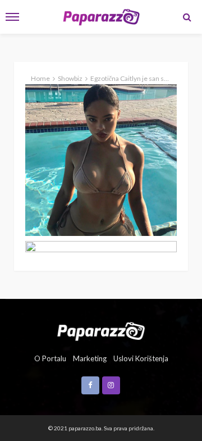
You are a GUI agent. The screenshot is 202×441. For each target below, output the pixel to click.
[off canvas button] (12, 17)
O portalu (50, 358)
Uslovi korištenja (140, 358)
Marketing (90, 358)
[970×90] (101, 247)
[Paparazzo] (101, 330)
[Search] (186, 17)
